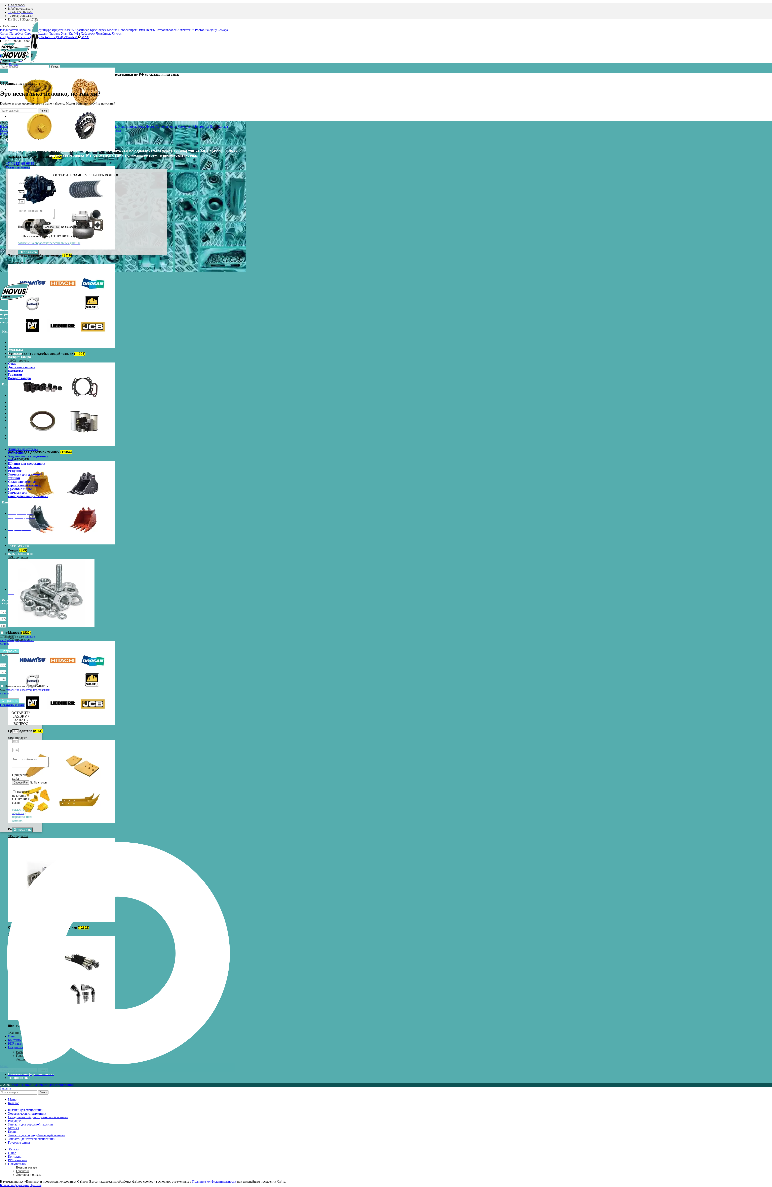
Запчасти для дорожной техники (25, 422)
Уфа (77, 33)
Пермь (150, 30)
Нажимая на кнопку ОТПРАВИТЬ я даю (25, 690)
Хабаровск (88, 33)
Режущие (15, 417)
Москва (112, 30)
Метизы (14, 413)
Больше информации (14, 1185)
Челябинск (103, 33)
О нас (12, 342)
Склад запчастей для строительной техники (24, 429)
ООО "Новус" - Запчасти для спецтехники (43, 1084)
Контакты (15, 349)
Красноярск (98, 30)
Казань (69, 30)
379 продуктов (18, 557)
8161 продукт (17, 737)
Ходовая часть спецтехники (28, 402)
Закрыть (5, 1088)
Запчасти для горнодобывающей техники (28, 440)
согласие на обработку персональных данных (17, 640)
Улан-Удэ (67, 33)
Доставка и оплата (21, 346)
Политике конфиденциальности (214, 1181)
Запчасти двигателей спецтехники (23, 396)
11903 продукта (18, 360)
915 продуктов (18, 836)
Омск (141, 30)
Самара (223, 30)
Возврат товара (19, 356)
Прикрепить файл (30, 226)
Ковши (13, 406)
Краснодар (82, 30)
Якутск (116, 33)
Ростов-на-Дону (206, 30)
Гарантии (15, 353)
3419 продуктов (19, 262)
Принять (35, 1185)
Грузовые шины (20, 435)
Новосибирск (127, 30)
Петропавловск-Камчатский (174, 30)
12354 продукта (19, 459)
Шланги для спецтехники (26, 409)
